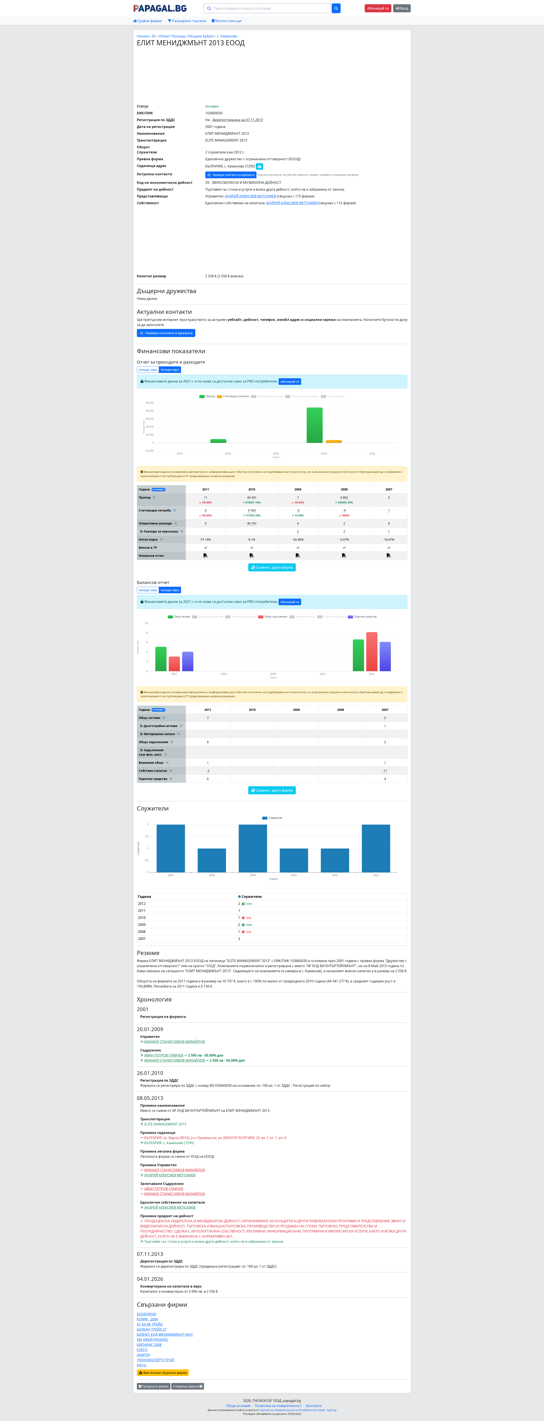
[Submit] (209, 8)
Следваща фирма (186, 1386)
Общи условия (238, 1405)
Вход (403, 8)
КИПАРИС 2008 (149, 1344)
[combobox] (267, 8)
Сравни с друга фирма (274, 567)
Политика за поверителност (278, 1405)
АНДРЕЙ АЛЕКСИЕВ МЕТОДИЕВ (250, 196)
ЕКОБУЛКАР (146, 1314)
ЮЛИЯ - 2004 (147, 1319)
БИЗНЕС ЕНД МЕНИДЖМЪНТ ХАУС (165, 1334)
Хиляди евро (170, 370)
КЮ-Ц (141, 1365)
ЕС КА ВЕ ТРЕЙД (150, 1324)
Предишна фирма (155, 1386)
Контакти (314, 1405)
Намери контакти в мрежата (233, 175)
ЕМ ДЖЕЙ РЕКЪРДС (152, 1339)
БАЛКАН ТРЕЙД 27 (152, 1329)
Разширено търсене (188, 20)
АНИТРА (143, 1355)
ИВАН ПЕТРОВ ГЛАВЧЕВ (163, 1055)
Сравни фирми (149, 20)
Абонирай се (378, 8)
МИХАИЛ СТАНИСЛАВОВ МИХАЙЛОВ (174, 1041)
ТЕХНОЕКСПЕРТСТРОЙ (155, 1360)
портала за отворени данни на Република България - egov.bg (298, 1410)
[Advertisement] (272, 75)
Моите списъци (227, 20)
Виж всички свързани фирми (165, 1373)
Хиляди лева (148, 370)
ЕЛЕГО (142, 1349)
